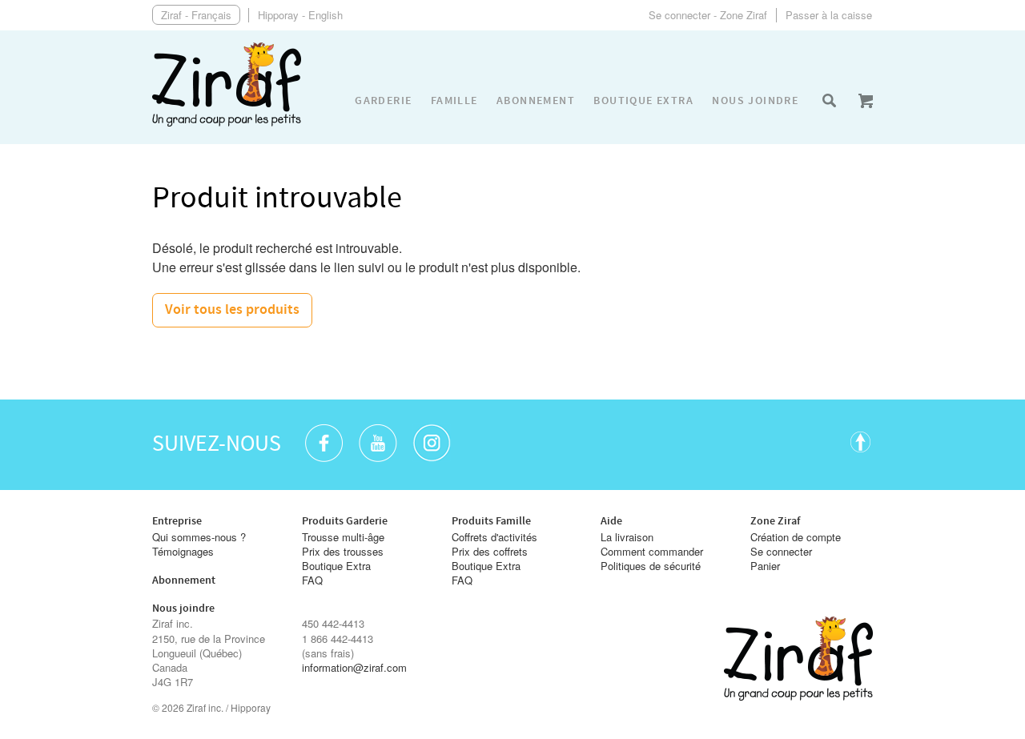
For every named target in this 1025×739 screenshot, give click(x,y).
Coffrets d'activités (494, 537)
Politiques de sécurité (651, 566)
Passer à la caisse (829, 14)
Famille (454, 100)
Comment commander (652, 551)
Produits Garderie (345, 521)
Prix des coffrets (490, 551)
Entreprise (177, 521)
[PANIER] (865, 101)
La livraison (627, 537)
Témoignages (183, 551)
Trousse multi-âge (343, 537)
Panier (765, 566)
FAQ (312, 580)
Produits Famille (491, 521)
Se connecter (781, 551)
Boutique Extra (336, 566)
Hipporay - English (300, 14)
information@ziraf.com (354, 668)
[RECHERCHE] (829, 101)
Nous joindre (755, 100)
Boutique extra (643, 100)
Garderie (383, 100)
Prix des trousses (343, 551)
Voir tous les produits (232, 309)
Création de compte (795, 537)
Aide (611, 521)
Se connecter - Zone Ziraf (708, 14)
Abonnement (535, 100)
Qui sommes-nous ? (199, 537)
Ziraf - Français (196, 14)
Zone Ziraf (775, 521)
